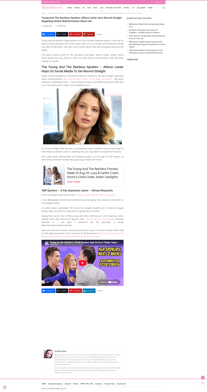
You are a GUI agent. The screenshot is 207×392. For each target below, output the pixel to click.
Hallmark (141, 8)
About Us (68, 384)
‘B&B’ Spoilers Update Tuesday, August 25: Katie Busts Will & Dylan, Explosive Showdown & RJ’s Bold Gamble (147, 44)
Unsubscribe (121, 384)
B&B (89, 8)
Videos (77, 8)
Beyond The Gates (113, 8)
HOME (69, 8)
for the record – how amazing (100, 219)
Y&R (101, 8)
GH (83, 8)
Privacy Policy (110, 384)
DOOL (95, 8)
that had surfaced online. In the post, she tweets (87, 79)
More (150, 8)
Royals (127, 8)
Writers (75, 384)
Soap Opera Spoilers (55, 384)
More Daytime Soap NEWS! (140, 18)
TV (133, 8)
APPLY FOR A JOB (87, 384)
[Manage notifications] (4, 387)
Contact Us (98, 384)
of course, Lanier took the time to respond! (95, 195)
